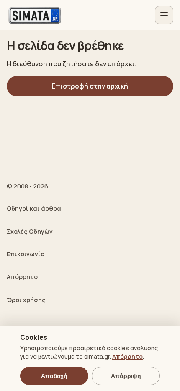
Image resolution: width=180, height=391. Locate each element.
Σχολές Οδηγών (30, 231)
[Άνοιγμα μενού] (164, 15)
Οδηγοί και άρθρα (34, 208)
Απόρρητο (22, 277)
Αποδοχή (54, 376)
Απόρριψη (126, 376)
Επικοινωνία (26, 254)
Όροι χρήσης (26, 300)
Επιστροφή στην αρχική (90, 86)
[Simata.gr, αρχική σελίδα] (35, 15)
